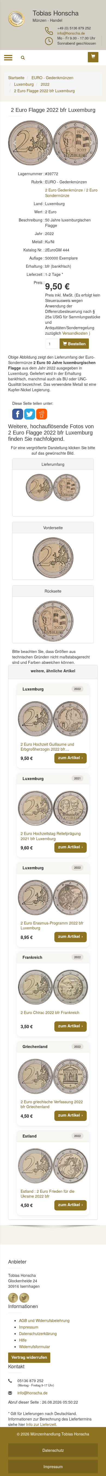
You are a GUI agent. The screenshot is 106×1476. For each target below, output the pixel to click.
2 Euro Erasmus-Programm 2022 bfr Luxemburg (52, 925)
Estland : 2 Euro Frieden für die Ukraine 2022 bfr (47, 1193)
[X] (24, 1298)
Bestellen (76, 344)
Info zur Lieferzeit (41, 1424)
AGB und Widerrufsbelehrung (44, 1320)
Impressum (28, 1327)
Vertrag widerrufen (29, 1357)
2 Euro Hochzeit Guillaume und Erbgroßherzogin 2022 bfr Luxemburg (47, 749)
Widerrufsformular (34, 1346)
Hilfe (23, 1340)
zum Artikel (69, 757)
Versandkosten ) (76, 333)
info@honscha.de (71, 33)
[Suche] (23, 57)
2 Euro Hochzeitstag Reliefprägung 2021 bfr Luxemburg (51, 836)
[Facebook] (13, 1298)
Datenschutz (53, 1450)
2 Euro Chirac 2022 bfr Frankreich (50, 1012)
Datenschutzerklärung (38, 1333)
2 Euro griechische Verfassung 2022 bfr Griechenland (52, 1104)
